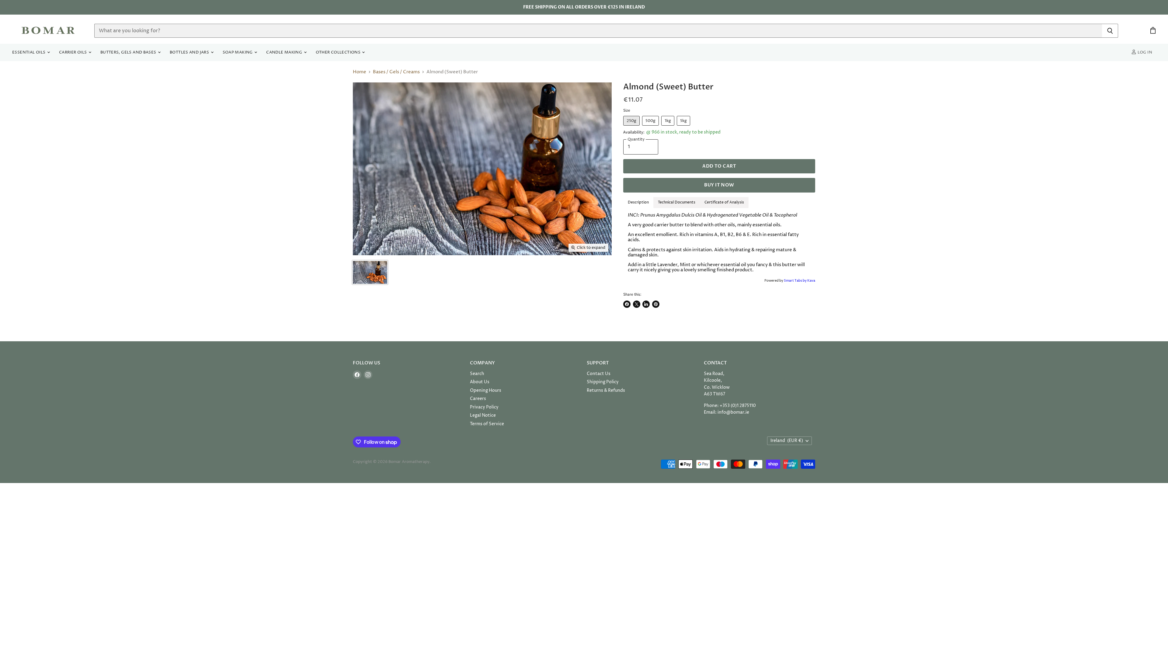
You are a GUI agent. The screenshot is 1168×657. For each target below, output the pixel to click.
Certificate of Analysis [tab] (724, 202)
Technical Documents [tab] (676, 202)
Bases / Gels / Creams (396, 72)
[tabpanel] (719, 242)
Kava (811, 280)
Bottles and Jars (190, 52)
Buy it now (719, 185)
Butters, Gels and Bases (128, 52)
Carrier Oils (73, 52)
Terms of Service (487, 424)
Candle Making (284, 52)
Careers (478, 398)
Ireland (786, 440)
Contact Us (598, 374)
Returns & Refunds (606, 390)
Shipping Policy (603, 382)
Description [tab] (638, 202)
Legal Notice (483, 415)
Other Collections (339, 52)
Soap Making (238, 52)
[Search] (1110, 31)
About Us (479, 382)
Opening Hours (485, 390)
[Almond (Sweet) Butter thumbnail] (370, 272)
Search (477, 374)
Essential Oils (29, 52)
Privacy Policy (484, 407)
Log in (1144, 52)
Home (359, 72)
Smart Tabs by (795, 280)
